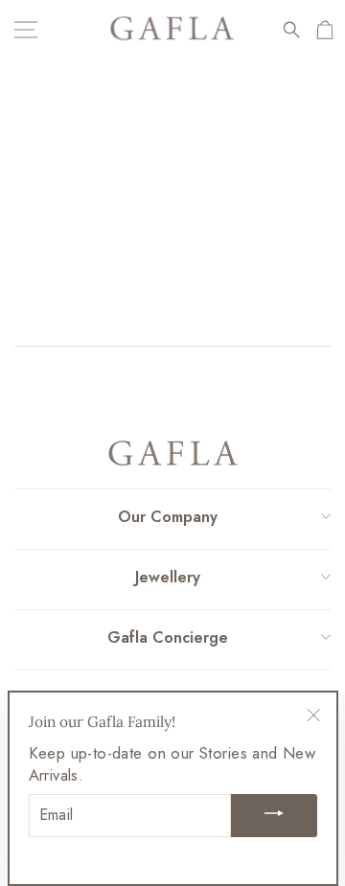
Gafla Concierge (167, 637)
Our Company (168, 517)
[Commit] (274, 815)
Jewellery (167, 577)
